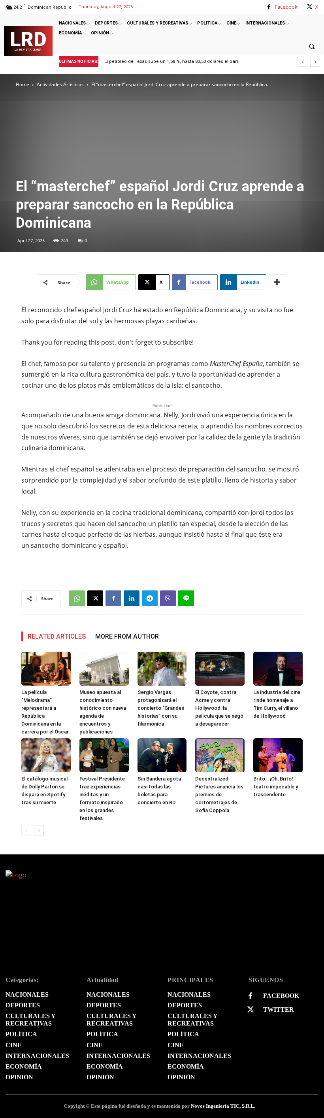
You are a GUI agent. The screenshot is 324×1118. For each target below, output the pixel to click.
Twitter (278, 1009)
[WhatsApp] (77, 598)
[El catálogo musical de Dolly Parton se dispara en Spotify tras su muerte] (46, 755)
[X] (310, 7)
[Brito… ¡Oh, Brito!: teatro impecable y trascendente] (278, 755)
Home (22, 84)
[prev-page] (26, 830)
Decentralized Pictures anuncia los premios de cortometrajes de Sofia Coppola (219, 794)
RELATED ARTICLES (57, 636)
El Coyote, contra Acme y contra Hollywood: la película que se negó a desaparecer (219, 708)
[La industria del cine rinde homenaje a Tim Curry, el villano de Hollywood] (278, 669)
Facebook (286, 6)
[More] (277, 282)
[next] (315, 62)
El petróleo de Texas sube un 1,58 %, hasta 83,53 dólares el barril (172, 61)
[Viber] (168, 598)
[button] (311, 46)
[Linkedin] (131, 598)
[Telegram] (150, 598)
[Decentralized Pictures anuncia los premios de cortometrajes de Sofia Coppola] (220, 755)
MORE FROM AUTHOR (127, 636)
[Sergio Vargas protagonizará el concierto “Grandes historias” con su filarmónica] (162, 669)
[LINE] (186, 598)
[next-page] (39, 830)
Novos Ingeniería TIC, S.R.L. (223, 1106)
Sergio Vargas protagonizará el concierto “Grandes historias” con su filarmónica (161, 708)
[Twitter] (250, 1010)
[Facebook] (269, 7)
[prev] (302, 62)
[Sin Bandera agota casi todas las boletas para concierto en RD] (162, 755)
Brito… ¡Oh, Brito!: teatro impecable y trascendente (275, 786)
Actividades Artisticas (60, 84)
